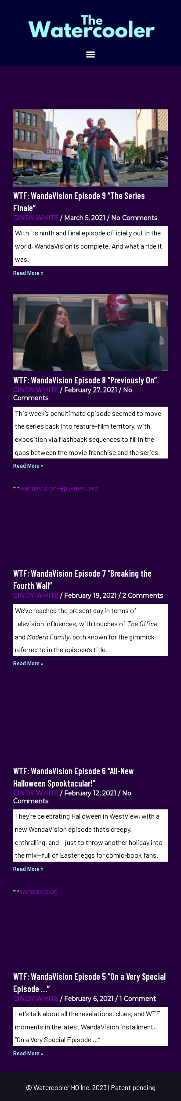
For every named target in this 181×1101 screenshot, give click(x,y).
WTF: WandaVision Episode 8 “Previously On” (85, 380)
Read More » (28, 273)
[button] (90, 54)
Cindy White (35, 218)
